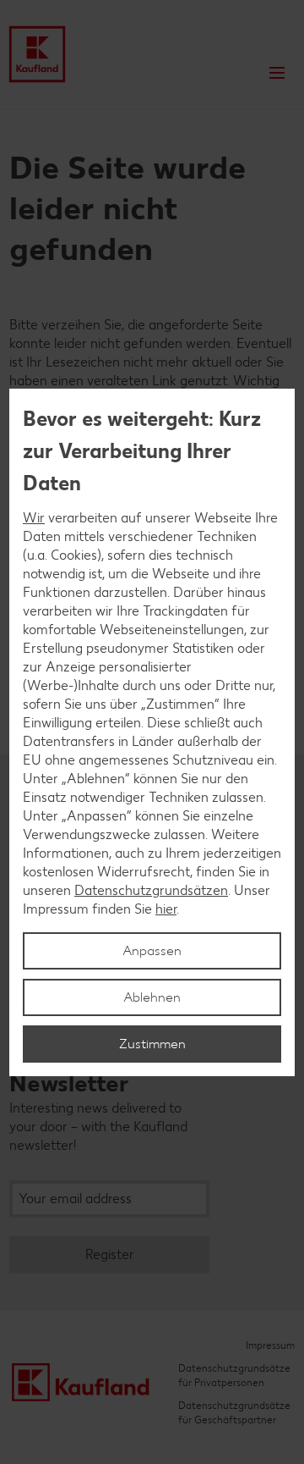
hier (165, 909)
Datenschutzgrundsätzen (151, 890)
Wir (34, 518)
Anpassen (152, 950)
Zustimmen (152, 1044)
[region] (152, 732)
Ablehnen (152, 997)
